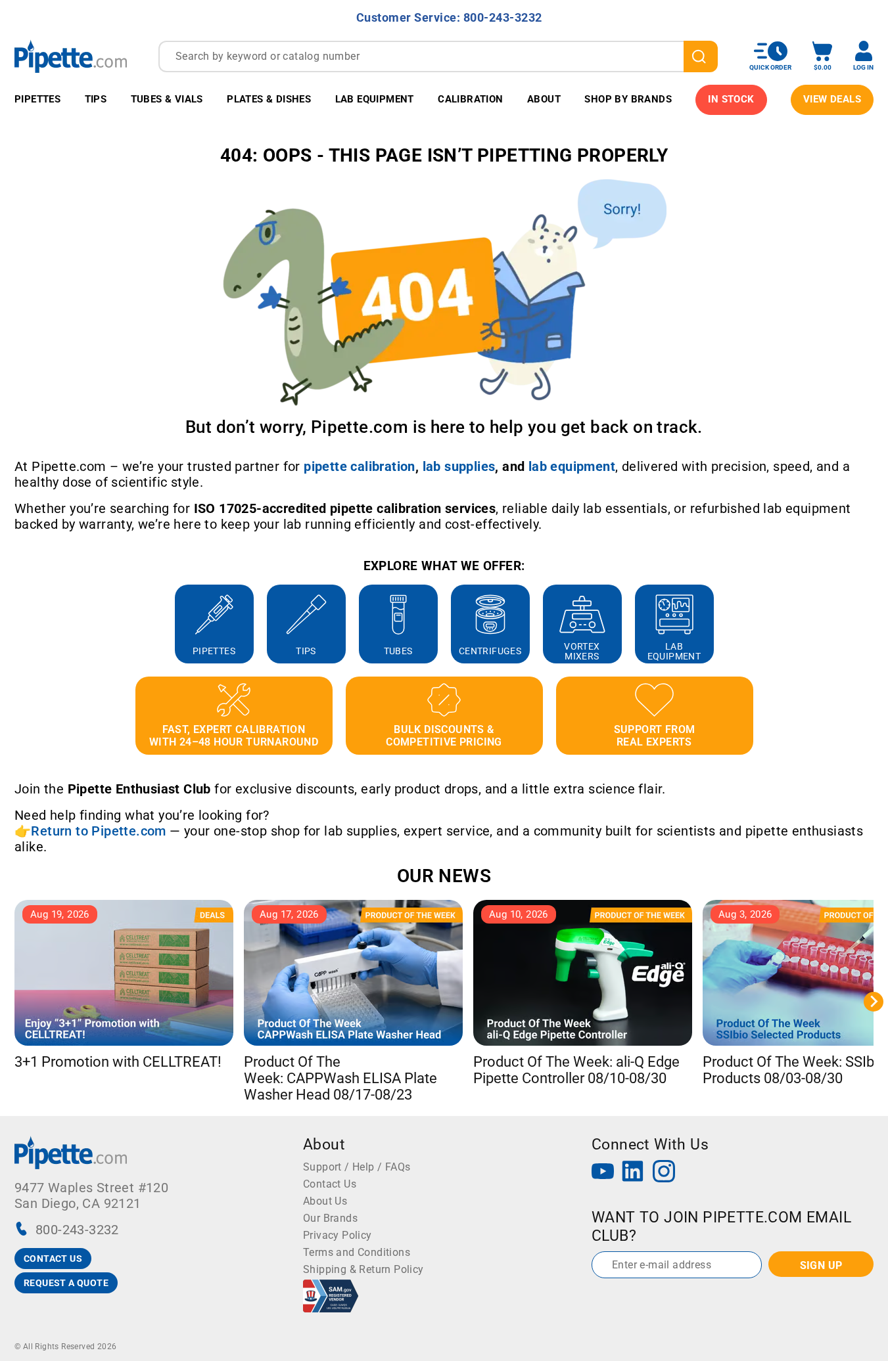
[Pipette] (70, 56)
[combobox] (438, 56)
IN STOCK (731, 99)
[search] (701, 56)
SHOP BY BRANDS (628, 99)
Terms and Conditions (356, 1252)
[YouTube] (603, 1173)
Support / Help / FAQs (356, 1167)
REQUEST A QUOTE (66, 1283)
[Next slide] (873, 624)
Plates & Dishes (269, 99)
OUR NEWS (444, 876)
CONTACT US (53, 1258)
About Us (325, 1201)
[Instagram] (664, 1173)
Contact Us (329, 1184)
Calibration (470, 99)
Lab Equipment (374, 99)
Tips (96, 99)
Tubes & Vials (167, 99)
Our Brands (330, 1218)
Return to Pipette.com (98, 831)
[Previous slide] (14, 624)
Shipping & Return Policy (363, 1269)
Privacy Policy (337, 1235)
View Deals (832, 99)
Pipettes (37, 99)
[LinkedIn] (633, 1173)
